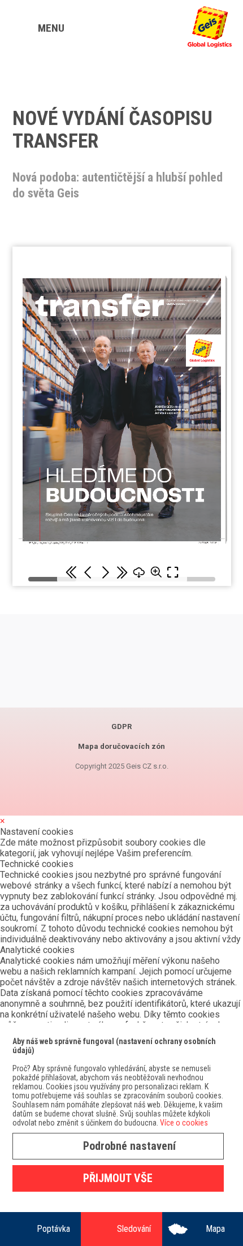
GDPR (121, 726)
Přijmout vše (118, 1178)
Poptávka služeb (53, 1234)
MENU (51, 28)
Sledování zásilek (134, 1234)
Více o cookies (184, 1122)
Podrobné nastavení (129, 1146)
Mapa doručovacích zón (215, 1234)
